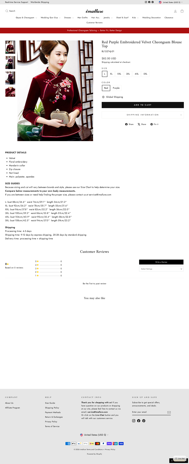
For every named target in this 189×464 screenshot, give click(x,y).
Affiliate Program (12, 407)
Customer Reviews (94, 22)
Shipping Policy (52, 407)
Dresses (68, 17)
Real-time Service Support (16, 2)
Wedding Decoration (151, 17)
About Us (9, 403)
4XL (137, 73)
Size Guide (50, 403)
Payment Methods (53, 412)
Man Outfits (83, 17)
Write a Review (161, 262)
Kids (134, 17)
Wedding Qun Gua (49, 17)
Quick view (26, 359)
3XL (128, 73)
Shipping (106, 62)
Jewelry (107, 17)
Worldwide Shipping (40, 2)
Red (106, 88)
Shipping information (143, 114)
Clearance (169, 17)
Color (106, 82)
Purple (116, 88)
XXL (119, 73)
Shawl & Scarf (122, 17)
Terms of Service (52, 426)
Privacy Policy (51, 421)
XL (111, 73)
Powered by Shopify (94, 454)
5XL (145, 73)
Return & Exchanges (54, 417)
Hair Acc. (95, 17)
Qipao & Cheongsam (25, 17)
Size (104, 68)
